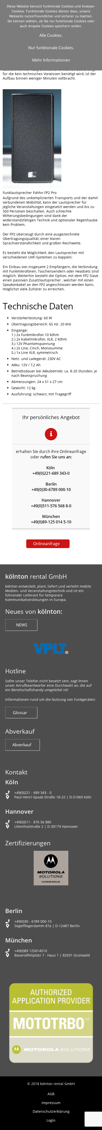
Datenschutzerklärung (51, 1111)
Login (51, 1120)
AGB (51, 1093)
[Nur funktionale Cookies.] (95, 35)
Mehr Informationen (51, 60)
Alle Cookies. (51, 35)
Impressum (51, 1102)
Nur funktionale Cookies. (51, 47)
